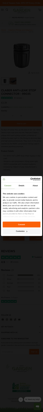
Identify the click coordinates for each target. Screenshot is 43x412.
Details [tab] (21, 186)
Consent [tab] (7, 186)
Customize (20, 231)
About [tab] (35, 186)
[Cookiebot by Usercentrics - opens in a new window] (30, 179)
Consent (21, 224)
